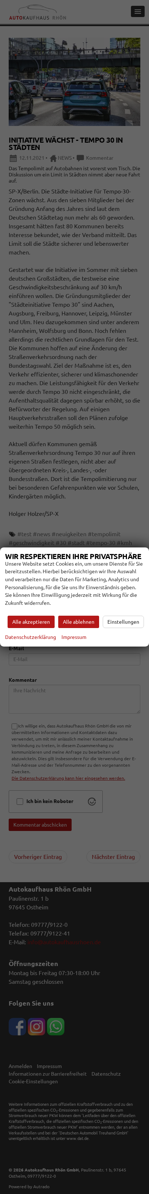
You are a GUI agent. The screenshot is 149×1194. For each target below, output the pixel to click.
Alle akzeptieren (31, 622)
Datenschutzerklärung (30, 637)
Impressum (73, 637)
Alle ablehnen (78, 622)
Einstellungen (123, 622)
